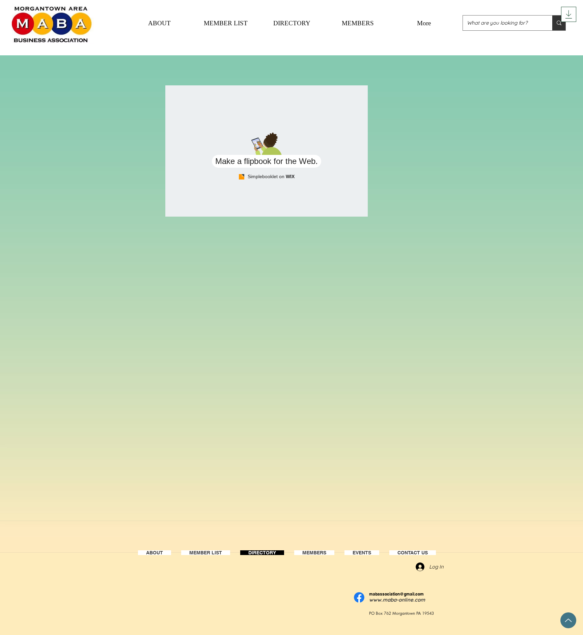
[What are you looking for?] (558, 23)
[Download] (568, 14)
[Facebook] (359, 597)
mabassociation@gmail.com (396, 594)
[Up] (568, 620)
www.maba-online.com (397, 600)
